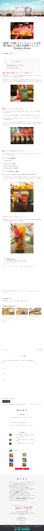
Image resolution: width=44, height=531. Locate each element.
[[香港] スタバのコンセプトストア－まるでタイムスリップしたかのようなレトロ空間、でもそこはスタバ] (8, 311)
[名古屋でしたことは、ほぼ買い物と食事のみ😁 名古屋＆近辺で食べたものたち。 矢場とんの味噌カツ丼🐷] (24, 465)
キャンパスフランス (19, 482)
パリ (24, 486)
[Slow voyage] (22, 8)
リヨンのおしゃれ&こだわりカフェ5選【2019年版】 (22, 316)
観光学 (27, 500)
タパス (33, 484)
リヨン (11, 497)
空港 (16, 500)
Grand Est (10, 482)
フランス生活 (24, 492)
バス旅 (21, 486)
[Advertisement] (22, 335)
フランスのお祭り (25, 487)
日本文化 (14, 500)
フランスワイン (20, 490)
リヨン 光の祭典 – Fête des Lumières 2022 (17, 422)
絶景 (18, 500)
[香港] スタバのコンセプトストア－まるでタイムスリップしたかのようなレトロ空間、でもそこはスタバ (9, 317)
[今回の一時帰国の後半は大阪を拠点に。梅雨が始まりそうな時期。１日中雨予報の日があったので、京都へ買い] (11, 465)
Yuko (6, 349)
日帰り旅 (10, 500)
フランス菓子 (12, 495)
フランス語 (17, 495)
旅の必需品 (32, 498)
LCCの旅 (14, 482)
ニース (17, 486)
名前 (3, 362)
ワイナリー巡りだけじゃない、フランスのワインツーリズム (20, 417)
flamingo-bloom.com (11, 262)
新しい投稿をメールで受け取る (8, 398)
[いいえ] (42, 528)
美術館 (21, 500)
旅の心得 (28, 498)
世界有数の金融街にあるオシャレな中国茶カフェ (15, 65)
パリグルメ (27, 486)
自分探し (23, 500)
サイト (3, 373)
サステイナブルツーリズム (28, 482)
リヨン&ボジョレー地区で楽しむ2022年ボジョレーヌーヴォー (21, 425)
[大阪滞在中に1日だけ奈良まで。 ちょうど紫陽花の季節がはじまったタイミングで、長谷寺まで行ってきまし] (24, 460)
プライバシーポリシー (26, 529)
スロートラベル (19, 484)
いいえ (19, 529)
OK (15, 529)
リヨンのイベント (18, 497)
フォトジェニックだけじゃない (12, 66)
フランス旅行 (14, 492)
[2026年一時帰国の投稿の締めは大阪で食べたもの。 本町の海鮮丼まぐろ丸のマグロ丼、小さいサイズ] (11, 455)
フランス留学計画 (20, 493)
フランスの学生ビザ (20, 489)
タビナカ (12, 486)
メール (4, 368)
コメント (4, 379)
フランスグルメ (12, 490)
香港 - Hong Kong (22, 41)
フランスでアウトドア (14, 487)
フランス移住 (27, 493)
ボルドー (20, 495)
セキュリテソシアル (28, 484)
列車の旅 (18, 498)
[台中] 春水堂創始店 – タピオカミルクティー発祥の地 (35, 316)
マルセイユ (25, 495)
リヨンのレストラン (26, 497)
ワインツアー (12, 498)
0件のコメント (24, 50)
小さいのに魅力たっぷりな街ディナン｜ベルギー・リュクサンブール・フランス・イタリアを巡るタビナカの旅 (25, 436)
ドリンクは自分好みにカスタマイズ (13, 68)
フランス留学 (13, 494)
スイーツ (11, 484)
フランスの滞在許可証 (29, 489)
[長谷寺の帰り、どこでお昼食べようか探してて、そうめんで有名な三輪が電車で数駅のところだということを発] (11, 460)
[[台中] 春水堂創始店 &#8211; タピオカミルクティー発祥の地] (35, 311)
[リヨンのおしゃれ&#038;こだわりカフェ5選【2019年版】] (22, 311)
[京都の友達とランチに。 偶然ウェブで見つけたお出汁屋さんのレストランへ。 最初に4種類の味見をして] (24, 455)
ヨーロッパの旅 (31, 495)
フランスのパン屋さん (12, 489)
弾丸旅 (24, 498)
